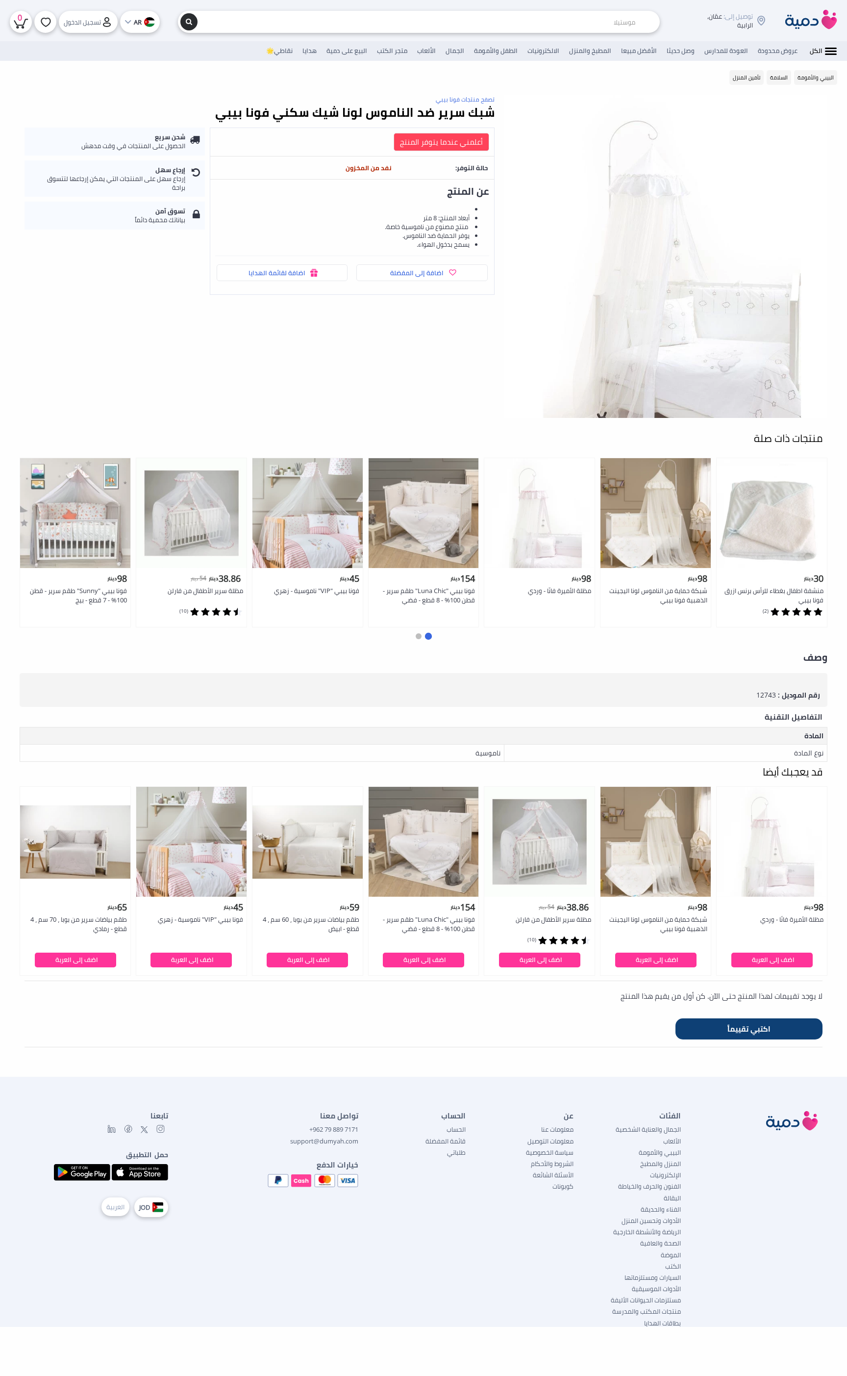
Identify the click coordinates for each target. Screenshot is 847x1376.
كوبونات (562, 1186)
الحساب (456, 1129)
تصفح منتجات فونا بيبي (465, 99)
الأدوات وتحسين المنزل (651, 1220)
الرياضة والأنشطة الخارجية (647, 1231)
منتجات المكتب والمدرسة (646, 1311)
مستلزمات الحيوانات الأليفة (646, 1300)
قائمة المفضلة (445, 1141)
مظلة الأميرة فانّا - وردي (559, 590)
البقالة (672, 1198)
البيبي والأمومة (660, 1152)
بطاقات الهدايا (662, 1323)
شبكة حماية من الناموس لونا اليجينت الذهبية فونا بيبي (658, 595)
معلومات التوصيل (550, 1141)
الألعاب (672, 1141)
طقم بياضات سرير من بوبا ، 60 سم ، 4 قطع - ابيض (311, 924)
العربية (115, 1206)
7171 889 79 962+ (333, 1129)
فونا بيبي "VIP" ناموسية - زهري (316, 590)
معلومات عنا (557, 1129)
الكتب (673, 1266)
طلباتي (456, 1152)
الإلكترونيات (665, 1174)
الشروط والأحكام (552, 1163)
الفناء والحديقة (661, 1209)
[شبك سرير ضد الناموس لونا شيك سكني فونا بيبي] (665, 256)
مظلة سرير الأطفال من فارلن (205, 590)
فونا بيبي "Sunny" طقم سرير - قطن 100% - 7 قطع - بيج (78, 595)
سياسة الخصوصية (549, 1152)
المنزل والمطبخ (660, 1163)
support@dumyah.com (324, 1141)
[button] (428, 636)
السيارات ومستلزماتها (652, 1277)
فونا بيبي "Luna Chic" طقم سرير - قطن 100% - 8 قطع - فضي (429, 595)
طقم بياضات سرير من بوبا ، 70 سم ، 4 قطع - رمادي (78, 924)
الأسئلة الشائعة (553, 1174)
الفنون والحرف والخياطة (649, 1186)
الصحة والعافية (660, 1243)
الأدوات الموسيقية (656, 1288)
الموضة (671, 1254)
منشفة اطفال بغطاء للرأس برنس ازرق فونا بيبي (773, 595)
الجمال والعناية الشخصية (648, 1129)
